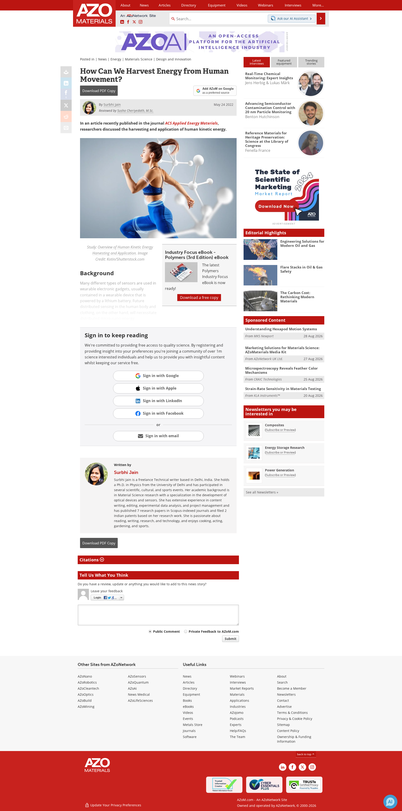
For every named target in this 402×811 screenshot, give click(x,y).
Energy (116, 59)
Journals (189, 730)
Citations (90, 560)
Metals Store (192, 724)
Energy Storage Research (285, 447)
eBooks (188, 706)
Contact (283, 700)
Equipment (191, 694)
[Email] (66, 127)
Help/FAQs (238, 730)
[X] (66, 105)
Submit (230, 638)
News (102, 59)
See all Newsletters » (262, 492)
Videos (188, 712)
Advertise (284, 706)
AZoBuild (85, 700)
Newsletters (286, 694)
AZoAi (132, 688)
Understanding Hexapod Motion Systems (281, 329)
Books (187, 700)
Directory (188, 5)
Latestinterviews (257, 62)
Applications (239, 700)
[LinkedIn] (66, 83)
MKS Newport (264, 336)
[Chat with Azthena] (390, 802)
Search (282, 682)
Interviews (238, 682)
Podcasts (237, 718)
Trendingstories (311, 62)
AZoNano (85, 676)
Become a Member (291, 688)
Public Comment (166, 631)
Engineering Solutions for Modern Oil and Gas (302, 243)
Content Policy (288, 730)
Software (190, 737)
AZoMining (86, 706)
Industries (238, 706)
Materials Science (138, 59)
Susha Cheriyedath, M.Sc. (135, 110)
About (281, 676)
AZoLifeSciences (140, 700)
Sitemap (283, 724)
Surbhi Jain (126, 472)
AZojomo (236, 712)
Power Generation (279, 470)
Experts (235, 724)
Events (188, 718)
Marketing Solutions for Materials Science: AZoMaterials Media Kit (282, 349)
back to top (304, 754)
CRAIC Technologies (268, 379)
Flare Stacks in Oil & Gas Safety (301, 269)
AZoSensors (137, 676)
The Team (237, 737)
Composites (274, 425)
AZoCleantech (88, 688)
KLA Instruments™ (267, 395)
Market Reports (242, 688)
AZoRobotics (87, 682)
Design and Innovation (173, 59)
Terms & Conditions (292, 712)
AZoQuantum (138, 682)
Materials (237, 694)
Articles (188, 682)
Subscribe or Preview (280, 430)
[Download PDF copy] (66, 71)
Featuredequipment (284, 62)
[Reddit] (66, 116)
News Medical (139, 694)
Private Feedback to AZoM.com (214, 631)
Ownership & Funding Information (294, 739)
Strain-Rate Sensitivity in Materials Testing (283, 388)
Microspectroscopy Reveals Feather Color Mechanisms (281, 370)
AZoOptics (86, 694)
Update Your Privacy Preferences (115, 805)
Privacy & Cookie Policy (294, 718)
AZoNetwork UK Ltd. (268, 359)
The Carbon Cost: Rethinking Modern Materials (297, 296)
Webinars (237, 676)
